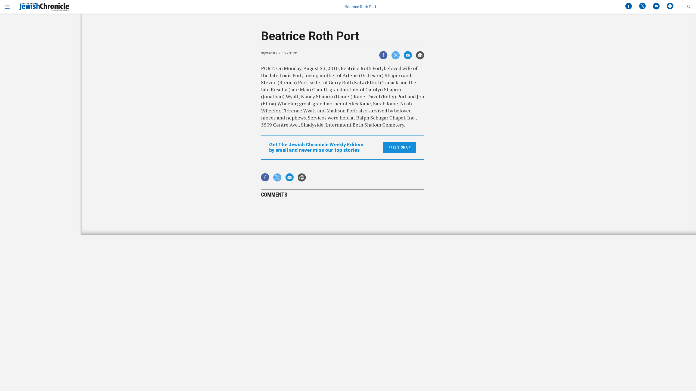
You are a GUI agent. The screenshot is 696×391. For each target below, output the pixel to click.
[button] (689, 7)
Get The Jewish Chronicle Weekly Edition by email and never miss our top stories (316, 147)
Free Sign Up (400, 147)
